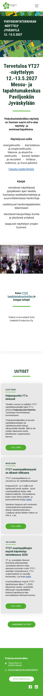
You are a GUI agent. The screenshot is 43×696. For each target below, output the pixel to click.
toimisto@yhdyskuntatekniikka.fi (23, 670)
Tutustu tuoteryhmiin (21, 169)
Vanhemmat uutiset (21, 624)
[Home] (7, 5)
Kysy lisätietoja (21, 679)
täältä (29, 499)
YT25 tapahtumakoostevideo (20, 295)
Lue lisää (16, 447)
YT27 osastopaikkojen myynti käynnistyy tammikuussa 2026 (19, 551)
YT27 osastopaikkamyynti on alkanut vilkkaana (21, 471)
